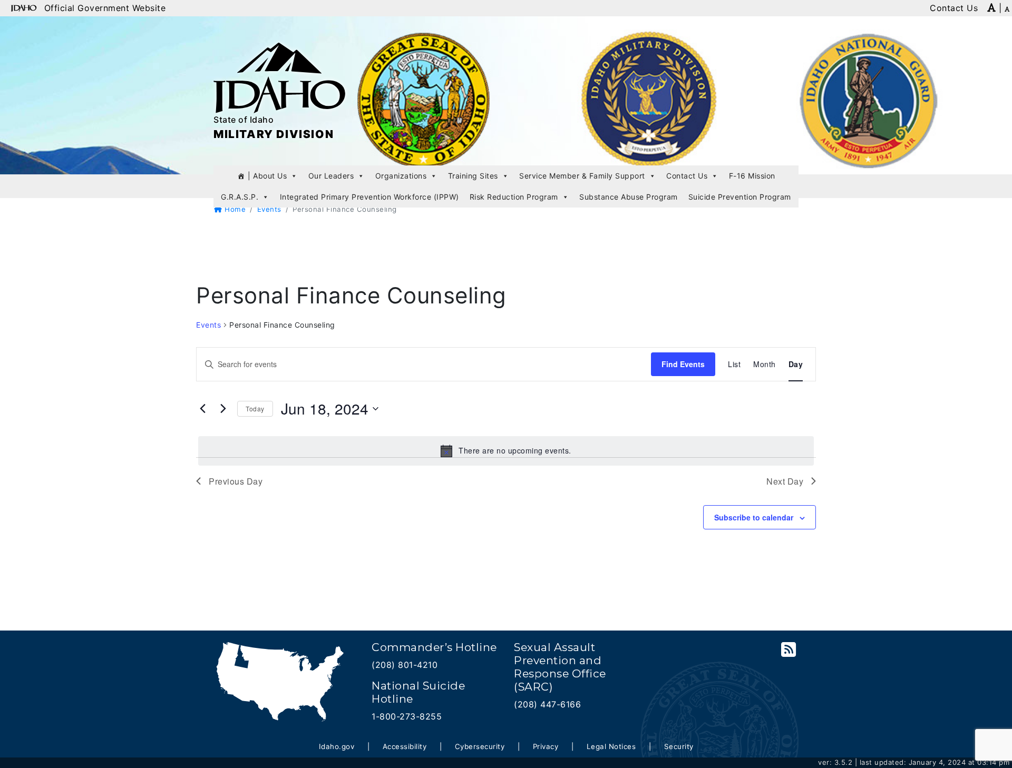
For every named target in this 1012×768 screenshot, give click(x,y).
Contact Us (686, 175)
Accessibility (405, 746)
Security (679, 746)
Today (255, 408)
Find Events (683, 364)
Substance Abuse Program (628, 196)
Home (234, 209)
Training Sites (473, 175)
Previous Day (235, 481)
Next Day (784, 481)
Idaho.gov (337, 746)
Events (269, 209)
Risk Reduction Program (514, 196)
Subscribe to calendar (753, 517)
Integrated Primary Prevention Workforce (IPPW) (369, 196)
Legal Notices (611, 746)
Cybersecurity (480, 746)
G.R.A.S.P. (239, 196)
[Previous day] (202, 408)
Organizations (401, 175)
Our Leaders (331, 175)
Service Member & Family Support (582, 175)
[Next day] (223, 408)
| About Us (267, 175)
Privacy (546, 746)
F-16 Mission (752, 175)
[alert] (506, 451)
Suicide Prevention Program (739, 196)
